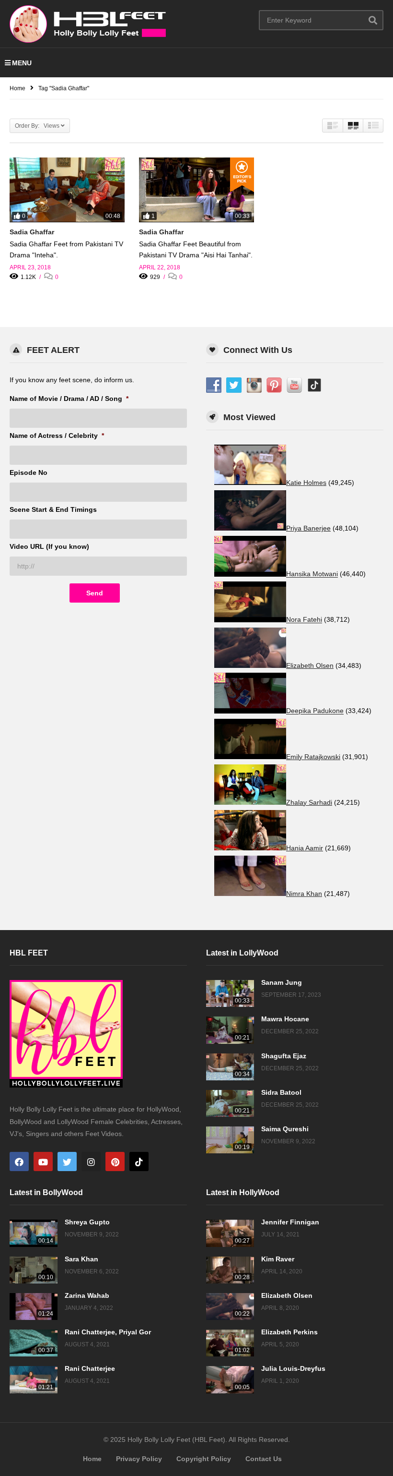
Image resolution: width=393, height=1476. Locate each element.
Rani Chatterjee (90, 1368)
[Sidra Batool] (230, 1103)
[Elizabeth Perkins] (230, 1343)
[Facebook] (19, 1161)
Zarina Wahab (87, 1295)
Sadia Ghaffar (32, 232)
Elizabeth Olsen (286, 1295)
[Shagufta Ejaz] (230, 1066)
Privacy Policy (139, 1459)
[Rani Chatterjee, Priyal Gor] (34, 1343)
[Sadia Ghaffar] (67, 189)
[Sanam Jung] (230, 993)
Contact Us (263, 1459)
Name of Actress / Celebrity (57, 435)
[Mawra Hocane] (230, 1029)
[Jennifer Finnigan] (230, 1233)
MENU (22, 63)
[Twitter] (67, 1161)
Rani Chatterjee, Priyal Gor (108, 1332)
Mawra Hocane (285, 1019)
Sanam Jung (281, 982)
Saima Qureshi (285, 1129)
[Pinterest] (115, 1161)
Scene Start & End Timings (53, 509)
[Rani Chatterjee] (34, 1379)
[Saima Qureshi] (230, 1139)
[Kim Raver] (230, 1270)
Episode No (28, 472)
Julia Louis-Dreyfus (293, 1368)
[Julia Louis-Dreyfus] (230, 1379)
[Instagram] (91, 1161)
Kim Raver (277, 1259)
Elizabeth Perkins (289, 1332)
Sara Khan (81, 1259)
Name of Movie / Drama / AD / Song (69, 398)
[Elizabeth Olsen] (230, 1306)
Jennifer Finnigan (290, 1222)
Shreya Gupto (87, 1222)
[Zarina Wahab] (34, 1306)
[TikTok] (139, 1161)
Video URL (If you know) (49, 546)
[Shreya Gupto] (34, 1233)
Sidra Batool (281, 1092)
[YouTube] (43, 1161)
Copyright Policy (203, 1459)
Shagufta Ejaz (283, 1056)
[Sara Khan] (34, 1270)
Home (92, 1459)
